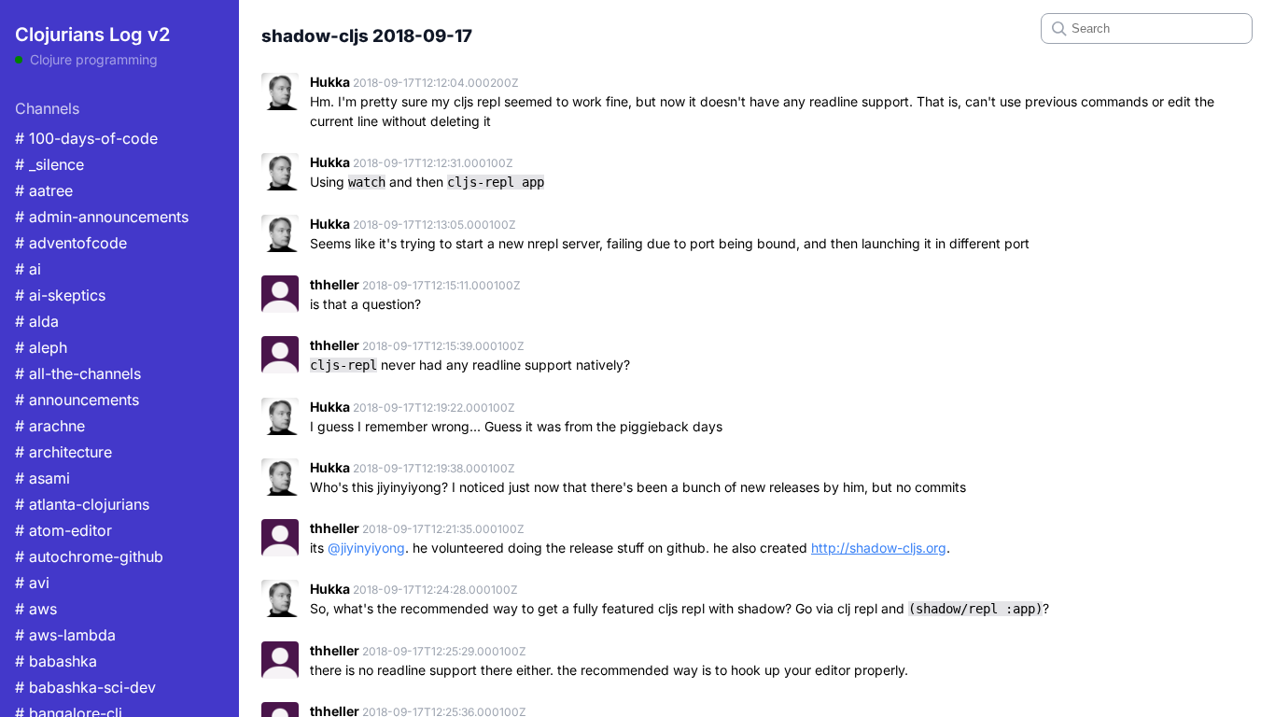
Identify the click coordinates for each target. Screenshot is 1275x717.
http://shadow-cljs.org (878, 547)
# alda (37, 321)
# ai (28, 269)
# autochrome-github (89, 556)
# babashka (56, 661)
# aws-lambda (65, 635)
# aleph (41, 347)
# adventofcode (71, 242)
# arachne (50, 425)
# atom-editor (63, 530)
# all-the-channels (78, 373)
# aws (36, 608)
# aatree (44, 190)
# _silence (49, 164)
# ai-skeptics (60, 295)
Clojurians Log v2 (92, 34)
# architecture (63, 452)
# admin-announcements (102, 216)
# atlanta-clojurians (82, 504)
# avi (32, 582)
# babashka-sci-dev (85, 687)
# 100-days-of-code (86, 138)
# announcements (77, 399)
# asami (42, 478)
